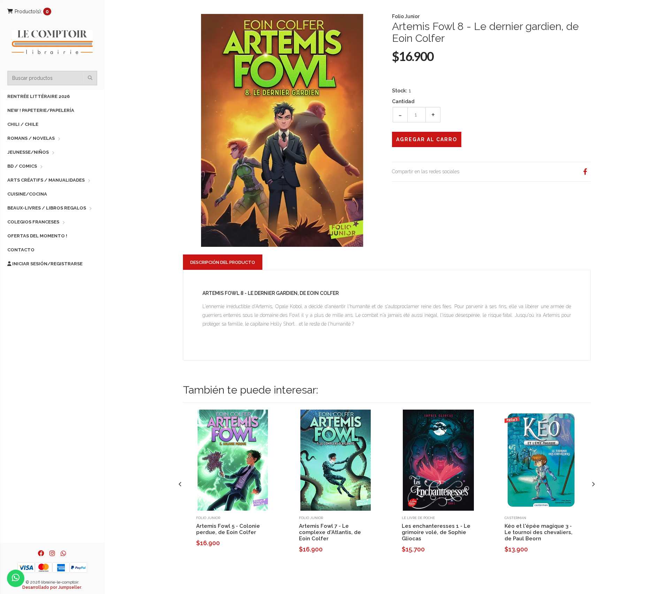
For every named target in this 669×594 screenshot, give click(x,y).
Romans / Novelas (31, 138)
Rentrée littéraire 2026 (38, 96)
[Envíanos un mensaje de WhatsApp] (15, 578)
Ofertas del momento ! (37, 235)
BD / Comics (22, 166)
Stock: (399, 90)
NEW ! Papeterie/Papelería (40, 110)
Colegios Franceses (33, 221)
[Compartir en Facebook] (585, 171)
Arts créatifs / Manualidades (46, 180)
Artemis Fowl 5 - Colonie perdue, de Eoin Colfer (228, 529)
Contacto (20, 249)
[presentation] (180, 484)
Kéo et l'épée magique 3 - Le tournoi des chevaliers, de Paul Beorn (538, 532)
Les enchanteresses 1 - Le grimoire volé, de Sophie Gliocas (436, 532)
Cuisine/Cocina (27, 194)
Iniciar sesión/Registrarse (47, 263)
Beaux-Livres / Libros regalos (46, 208)
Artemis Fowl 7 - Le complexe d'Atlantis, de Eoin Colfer (330, 532)
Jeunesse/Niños (28, 152)
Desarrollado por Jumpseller (51, 587)
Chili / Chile (22, 124)
